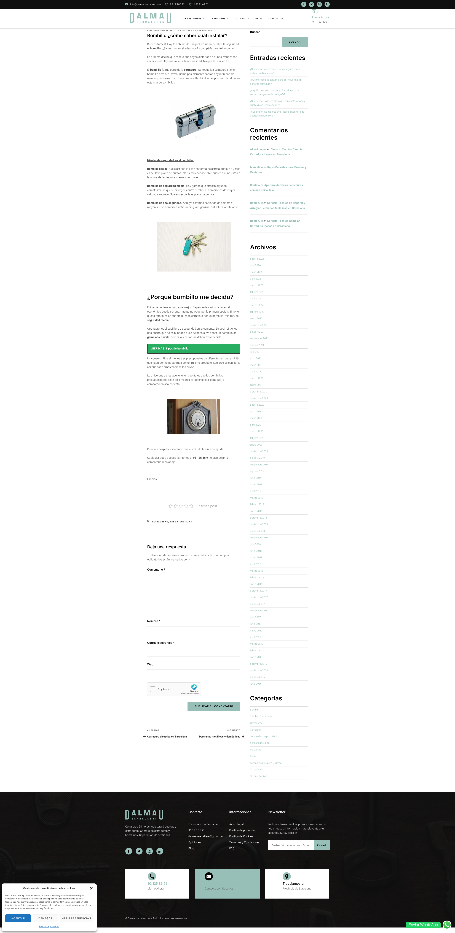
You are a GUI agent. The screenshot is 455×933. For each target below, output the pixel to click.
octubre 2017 (257, 604)
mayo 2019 (256, 484)
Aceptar (18, 918)
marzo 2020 (256, 431)
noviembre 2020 (259, 398)
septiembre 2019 (259, 464)
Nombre (153, 621)
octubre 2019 (257, 458)
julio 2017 (255, 617)
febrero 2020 (257, 438)
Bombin (254, 710)
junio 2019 (256, 478)
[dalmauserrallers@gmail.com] (209, 876)
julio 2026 (255, 265)
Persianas (255, 750)
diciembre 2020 (258, 392)
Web (150, 664)
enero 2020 (256, 445)
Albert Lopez (258, 149)
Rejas (253, 756)
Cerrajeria (255, 730)
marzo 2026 (256, 285)
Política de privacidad (49, 926)
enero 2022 (256, 318)
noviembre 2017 (259, 597)
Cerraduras (160, 521)
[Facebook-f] (128, 851)
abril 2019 (255, 491)
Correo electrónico (161, 642)
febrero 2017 (257, 650)
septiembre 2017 (259, 610)
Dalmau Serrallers (199, 30)
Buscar (255, 32)
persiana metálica (260, 743)
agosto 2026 (257, 259)
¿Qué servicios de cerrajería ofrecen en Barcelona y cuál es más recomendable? (277, 103)
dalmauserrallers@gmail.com (227, 883)
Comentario (156, 569)
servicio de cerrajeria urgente (266, 763)
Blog (258, 18)
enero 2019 (256, 511)
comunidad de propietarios (265, 736)
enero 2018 (256, 584)
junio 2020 (256, 411)
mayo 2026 (256, 272)
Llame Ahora (320, 17)
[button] (91, 888)
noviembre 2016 (259, 670)
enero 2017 (256, 657)
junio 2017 (256, 624)
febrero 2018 (257, 577)
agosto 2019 (257, 471)
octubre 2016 (257, 677)
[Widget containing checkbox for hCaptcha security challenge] (174, 689)
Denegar (45, 918)
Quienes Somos (191, 18)
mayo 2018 (256, 557)
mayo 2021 (256, 365)
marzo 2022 (256, 305)
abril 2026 (255, 279)
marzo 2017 (256, 644)
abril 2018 (255, 564)
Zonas (240, 18)
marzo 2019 (256, 498)
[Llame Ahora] (314, 11)
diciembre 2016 (258, 664)
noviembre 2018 (259, 524)
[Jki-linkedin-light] (327, 4)
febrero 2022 (257, 312)
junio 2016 (256, 684)
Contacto (276, 18)
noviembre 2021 (259, 325)
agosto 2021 (257, 345)
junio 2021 (256, 358)
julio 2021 (255, 352)
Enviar (322, 845)
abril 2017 (255, 637)
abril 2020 (255, 425)
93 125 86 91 (157, 883)
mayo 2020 (256, 418)
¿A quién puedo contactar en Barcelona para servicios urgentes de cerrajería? (274, 92)
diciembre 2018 (258, 518)
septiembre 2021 (259, 338)
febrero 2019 (257, 504)
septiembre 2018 (259, 537)
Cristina (255, 185)
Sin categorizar (181, 521)
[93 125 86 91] (152, 876)
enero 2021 (256, 385)
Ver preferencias (76, 918)
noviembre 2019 (259, 451)
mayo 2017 (256, 631)
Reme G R (256, 203)
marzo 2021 (256, 378)
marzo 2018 (256, 571)
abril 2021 (255, 371)
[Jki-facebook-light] (303, 4)
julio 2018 (255, 544)
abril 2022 (255, 298)
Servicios (219, 18)
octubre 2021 (257, 332)
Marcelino (256, 167)
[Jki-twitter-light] (311, 4)
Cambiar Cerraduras (261, 716)
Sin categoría (257, 769)
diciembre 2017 (258, 591)
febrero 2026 (257, 292)
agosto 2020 (257, 405)
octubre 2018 (257, 531)
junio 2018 (256, 551)
